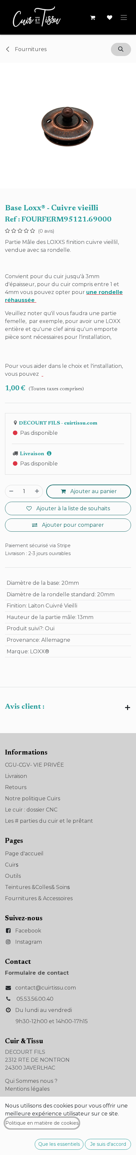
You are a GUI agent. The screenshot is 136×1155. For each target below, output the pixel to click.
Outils (13, 876)
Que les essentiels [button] (59, 1144)
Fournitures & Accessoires (39, 898)
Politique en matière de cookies (42, 1123)
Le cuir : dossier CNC (31, 810)
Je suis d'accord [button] (108, 1144)
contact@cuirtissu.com (45, 988)
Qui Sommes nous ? (31, 1081)
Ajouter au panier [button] (93, 491)
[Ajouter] (37, 491)
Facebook (28, 931)
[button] (121, 49)
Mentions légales (27, 1089)
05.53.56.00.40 (35, 999)
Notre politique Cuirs (32, 798)
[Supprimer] (11, 491)
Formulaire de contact (37, 973)
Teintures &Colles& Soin (36, 887)
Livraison (16, 776)
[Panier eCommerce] (92, 17)
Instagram (28, 942)
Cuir (10, 865)
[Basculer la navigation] (124, 17)
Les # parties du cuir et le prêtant (49, 821)
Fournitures (30, 49)
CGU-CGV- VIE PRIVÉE (34, 765)
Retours (15, 787)
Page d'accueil (24, 853)
